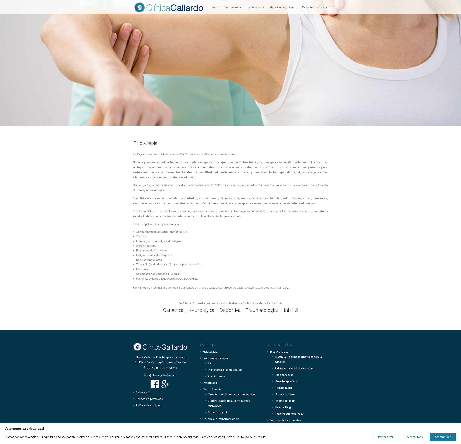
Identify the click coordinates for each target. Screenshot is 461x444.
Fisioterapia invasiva (215, 358)
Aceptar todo (443, 437)
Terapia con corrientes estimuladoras (232, 394)
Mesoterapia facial (286, 381)
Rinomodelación (285, 400)
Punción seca (216, 376)
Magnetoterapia (218, 412)
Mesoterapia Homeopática (225, 369)
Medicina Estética (313, 7)
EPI (210, 363)
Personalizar (385, 437)
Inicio (214, 7)
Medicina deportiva (282, 7)
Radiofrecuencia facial (289, 413)
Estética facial (278, 351)
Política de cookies (148, 405)
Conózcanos (230, 7)
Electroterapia (212, 389)
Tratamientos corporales (285, 420)
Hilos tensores (284, 375)
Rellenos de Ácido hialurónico (294, 368)
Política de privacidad (149, 399)
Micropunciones (285, 394)
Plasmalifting (283, 407)
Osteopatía (210, 382)
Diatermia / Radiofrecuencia (221, 419)
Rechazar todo (414, 437)
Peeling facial (283, 387)
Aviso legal (143, 392)
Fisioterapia (253, 7)
